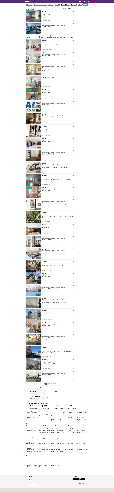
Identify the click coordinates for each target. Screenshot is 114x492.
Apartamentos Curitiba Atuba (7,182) (31, 419)
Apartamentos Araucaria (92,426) (68, 430)
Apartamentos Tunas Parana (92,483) (56, 425)
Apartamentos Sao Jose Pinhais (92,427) (57, 430)
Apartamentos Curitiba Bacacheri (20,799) (69, 415)
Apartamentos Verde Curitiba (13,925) (81, 443)
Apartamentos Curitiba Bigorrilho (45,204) (44, 412)
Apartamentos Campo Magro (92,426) (44, 432)
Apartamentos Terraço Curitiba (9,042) (56, 449)
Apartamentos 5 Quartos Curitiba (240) (81, 456)
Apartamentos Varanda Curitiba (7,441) (69, 449)
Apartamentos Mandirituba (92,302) (81, 432)
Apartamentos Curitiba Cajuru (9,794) (68, 417)
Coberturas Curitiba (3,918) (79, 437)
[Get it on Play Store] (76, 478)
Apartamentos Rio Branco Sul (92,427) (44, 430)
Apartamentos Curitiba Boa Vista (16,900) (32, 417)
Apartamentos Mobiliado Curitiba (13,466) (44, 444)
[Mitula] (28, 1)
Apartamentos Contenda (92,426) (56, 432)
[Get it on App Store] (82, 479)
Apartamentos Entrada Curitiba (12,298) (56, 444)
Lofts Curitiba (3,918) (29, 438)
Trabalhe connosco (31, 477)
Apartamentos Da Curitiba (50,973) (31, 443)
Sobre (29, 479)
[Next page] (56, 384)
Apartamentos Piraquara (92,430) (43, 428)
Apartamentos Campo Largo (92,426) (68, 432)
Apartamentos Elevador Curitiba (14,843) (44, 449)
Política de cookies (53, 489)
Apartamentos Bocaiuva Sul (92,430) (81, 425)
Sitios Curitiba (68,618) (54, 437)
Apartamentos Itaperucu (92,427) (68, 428)
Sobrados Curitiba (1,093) (54, 438)
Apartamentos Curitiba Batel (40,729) (56, 412)
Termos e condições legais (45, 489)
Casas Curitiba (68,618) (66, 437)
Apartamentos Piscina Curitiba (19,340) (31, 449)
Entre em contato (53, 477)
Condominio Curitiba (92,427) (43, 437)
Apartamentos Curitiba (42, 471)
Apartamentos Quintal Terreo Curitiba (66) (57, 451)
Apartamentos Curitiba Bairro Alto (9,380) (81, 417)
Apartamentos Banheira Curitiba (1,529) (81, 449)
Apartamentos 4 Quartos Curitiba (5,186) (69, 456)
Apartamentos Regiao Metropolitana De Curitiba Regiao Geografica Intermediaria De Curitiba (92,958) (44, 425)
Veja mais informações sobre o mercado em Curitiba (37, 400)
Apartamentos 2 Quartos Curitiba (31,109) (45, 456)
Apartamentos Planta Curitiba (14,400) (68, 443)
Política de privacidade (60, 489)
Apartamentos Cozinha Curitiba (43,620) (44, 443)
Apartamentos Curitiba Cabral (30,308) (31, 415)
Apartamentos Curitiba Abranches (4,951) (69, 419)
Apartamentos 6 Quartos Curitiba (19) (31, 458)
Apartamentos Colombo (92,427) (31, 430)
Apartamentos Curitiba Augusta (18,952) (81, 415)
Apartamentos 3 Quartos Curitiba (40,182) (32, 456)
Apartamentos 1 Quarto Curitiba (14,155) (57, 456)
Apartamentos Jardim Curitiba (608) (44, 451)
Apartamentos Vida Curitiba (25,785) (56, 443)
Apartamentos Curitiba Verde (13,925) (31, 444)
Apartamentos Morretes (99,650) (31, 425)
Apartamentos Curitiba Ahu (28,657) (56, 415)
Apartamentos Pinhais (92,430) (67, 425)
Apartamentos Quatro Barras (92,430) (56, 428)
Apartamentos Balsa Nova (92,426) (81, 430)
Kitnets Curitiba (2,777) (42, 438)
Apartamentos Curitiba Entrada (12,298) (69, 444)
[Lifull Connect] (80, 490)
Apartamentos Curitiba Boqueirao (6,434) (44, 419)
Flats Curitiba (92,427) (29, 437)
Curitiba (27, 471)
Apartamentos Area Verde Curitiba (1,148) (32, 451)
